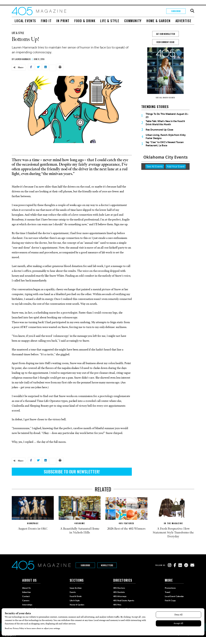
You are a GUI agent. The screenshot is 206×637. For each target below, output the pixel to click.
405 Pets (117, 605)
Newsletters (107, 565)
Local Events (25, 20)
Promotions (170, 588)
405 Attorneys (119, 596)
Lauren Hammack (23, 59)
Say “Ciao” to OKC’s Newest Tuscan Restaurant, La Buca (165, 144)
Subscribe (176, 11)
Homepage (32, 523)
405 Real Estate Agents (123, 600)
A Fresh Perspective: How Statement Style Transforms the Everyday (173, 532)
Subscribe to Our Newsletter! (72, 471)
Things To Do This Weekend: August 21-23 (167, 116)
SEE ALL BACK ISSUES (165, 97)
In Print (63, 20)
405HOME (79, 523)
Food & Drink (84, 20)
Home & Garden (158, 20)
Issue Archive (76, 588)
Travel (167, 592)
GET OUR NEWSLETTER (165, 33)
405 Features (126, 523)
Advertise (183, 20)
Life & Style (109, 20)
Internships (27, 605)
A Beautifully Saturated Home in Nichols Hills (79, 530)
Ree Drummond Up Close (159, 129)
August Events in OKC (33, 529)
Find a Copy (170, 600)
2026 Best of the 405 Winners (126, 529)
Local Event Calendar (174, 596)
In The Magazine (173, 523)
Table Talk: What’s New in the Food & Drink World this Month (165, 123)
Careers (25, 600)
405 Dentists (119, 592)
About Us (26, 588)
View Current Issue (165, 42)
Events (73, 592)
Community (133, 20)
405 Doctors (119, 588)
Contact (26, 596)
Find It (46, 20)
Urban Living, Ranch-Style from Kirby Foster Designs (166, 137)
